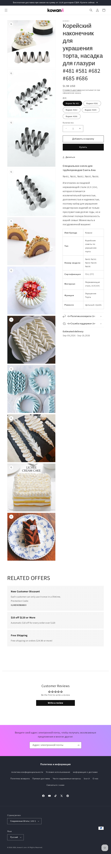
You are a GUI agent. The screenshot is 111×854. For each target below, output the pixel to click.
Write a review (55, 702)
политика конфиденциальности (27, 772)
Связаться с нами (55, 785)
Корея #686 (71, 116)
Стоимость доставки (72, 90)
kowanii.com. (22, 847)
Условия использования (58, 772)
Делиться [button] (70, 157)
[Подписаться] (78, 745)
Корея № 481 (72, 103)
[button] (6, 10)
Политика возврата (20, 778)
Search (87, 778)
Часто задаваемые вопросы (67, 778)
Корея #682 (71, 110)
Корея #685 (91, 110)
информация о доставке (85, 772)
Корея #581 (92, 103)
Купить (83, 147)
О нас (95, 778)
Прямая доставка (41, 778)
